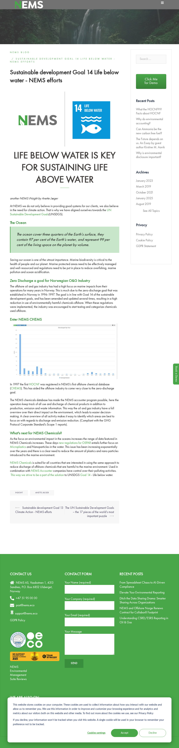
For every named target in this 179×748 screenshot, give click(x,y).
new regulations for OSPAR (75, 443)
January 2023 (144, 180)
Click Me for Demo (151, 81)
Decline (153, 733)
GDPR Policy (17, 620)
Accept (124, 733)
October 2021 (144, 192)
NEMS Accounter (41, 470)
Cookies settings (96, 733)
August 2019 (143, 204)
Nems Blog (20, 52)
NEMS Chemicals (21, 462)
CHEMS (16, 388)
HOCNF (34, 384)
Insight (19, 493)
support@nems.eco (26, 613)
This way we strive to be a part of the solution (37, 475)
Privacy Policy (144, 234)
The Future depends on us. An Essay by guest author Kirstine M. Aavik (150, 143)
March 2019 (143, 186)
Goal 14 (85, 475)
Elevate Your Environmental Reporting (142, 592)
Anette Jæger (42, 493)
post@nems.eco (25, 605)
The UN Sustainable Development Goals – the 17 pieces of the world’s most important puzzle (89, 512)
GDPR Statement (146, 246)
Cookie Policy (144, 240)
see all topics (151, 210)
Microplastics (18, 447)
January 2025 (144, 198)
